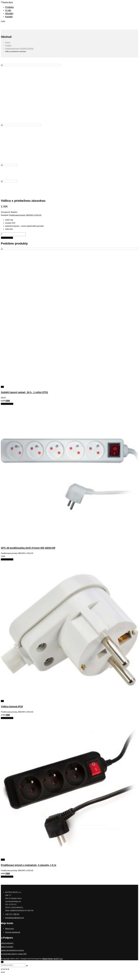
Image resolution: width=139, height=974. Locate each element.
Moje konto (9, 929)
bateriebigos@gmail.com (14, 918)
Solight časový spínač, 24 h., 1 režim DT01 (24, 392)
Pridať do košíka (7, 238)
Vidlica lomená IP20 (12, 706)
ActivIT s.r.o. (58, 959)
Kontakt (9, 16)
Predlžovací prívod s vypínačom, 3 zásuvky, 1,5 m (28, 865)
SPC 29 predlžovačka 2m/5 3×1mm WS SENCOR (28, 547)
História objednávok (12, 932)
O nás (8, 10)
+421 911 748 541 (12, 914)
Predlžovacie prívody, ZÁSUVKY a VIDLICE (25, 215)
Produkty (9, 7)
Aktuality (9, 13)
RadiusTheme (47, 959)
